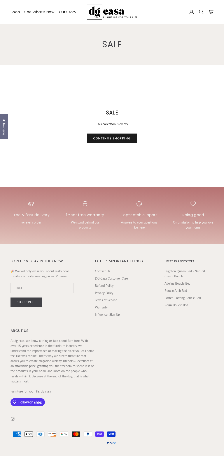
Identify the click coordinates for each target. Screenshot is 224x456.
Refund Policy (104, 285)
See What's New (39, 11)
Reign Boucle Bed (176, 305)
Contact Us (102, 271)
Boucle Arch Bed (175, 290)
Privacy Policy (104, 293)
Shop (15, 11)
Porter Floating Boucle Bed (182, 298)
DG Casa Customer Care (111, 278)
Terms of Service (106, 300)
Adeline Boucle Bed (177, 283)
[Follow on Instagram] (12, 419)
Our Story (67, 11)
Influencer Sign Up (107, 314)
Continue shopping (112, 138)
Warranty (101, 307)
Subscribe (26, 302)
